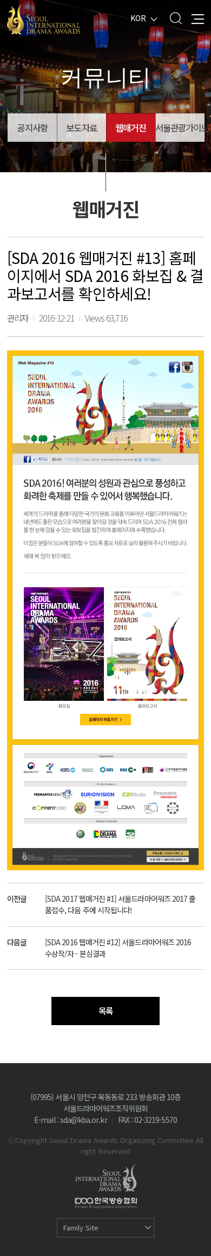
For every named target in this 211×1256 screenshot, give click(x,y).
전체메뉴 (198, 18)
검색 (175, 18)
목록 (105, 1010)
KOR (138, 17)
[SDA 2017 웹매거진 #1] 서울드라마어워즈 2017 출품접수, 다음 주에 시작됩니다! (120, 904)
